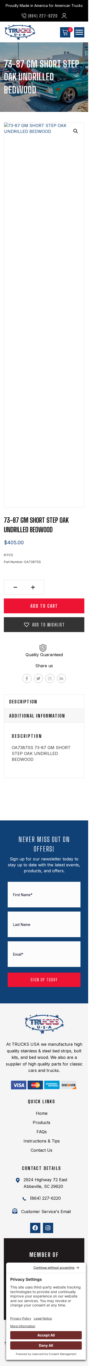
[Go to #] (18, 1085)
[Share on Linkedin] (61, 678)
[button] (39, 15)
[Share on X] (38, 678)
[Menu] (79, 32)
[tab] (44, 701)
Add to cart (44, 606)
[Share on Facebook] (26, 678)
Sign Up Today (44, 979)
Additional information (37, 716)
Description (23, 701)
